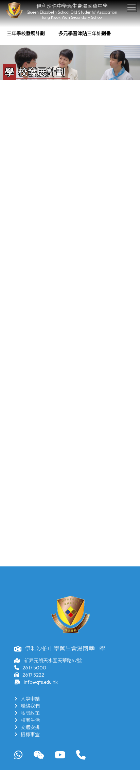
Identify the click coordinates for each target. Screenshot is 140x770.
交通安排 (30, 727)
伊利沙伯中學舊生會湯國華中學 (72, 6)
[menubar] (59, 33)
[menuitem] (26, 33)
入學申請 (30, 699)
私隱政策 (30, 713)
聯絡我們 (30, 706)
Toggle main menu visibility (132, 7)
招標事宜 (30, 734)
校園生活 (30, 720)
